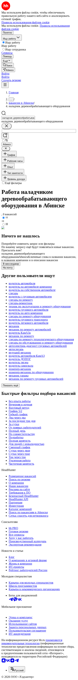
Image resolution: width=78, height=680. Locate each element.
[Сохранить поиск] (5, 136)
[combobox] (18, 118)
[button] (5, 73)
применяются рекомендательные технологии (31, 641)
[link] (7, 65)
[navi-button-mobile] (5, 85)
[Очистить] (6, 126)
